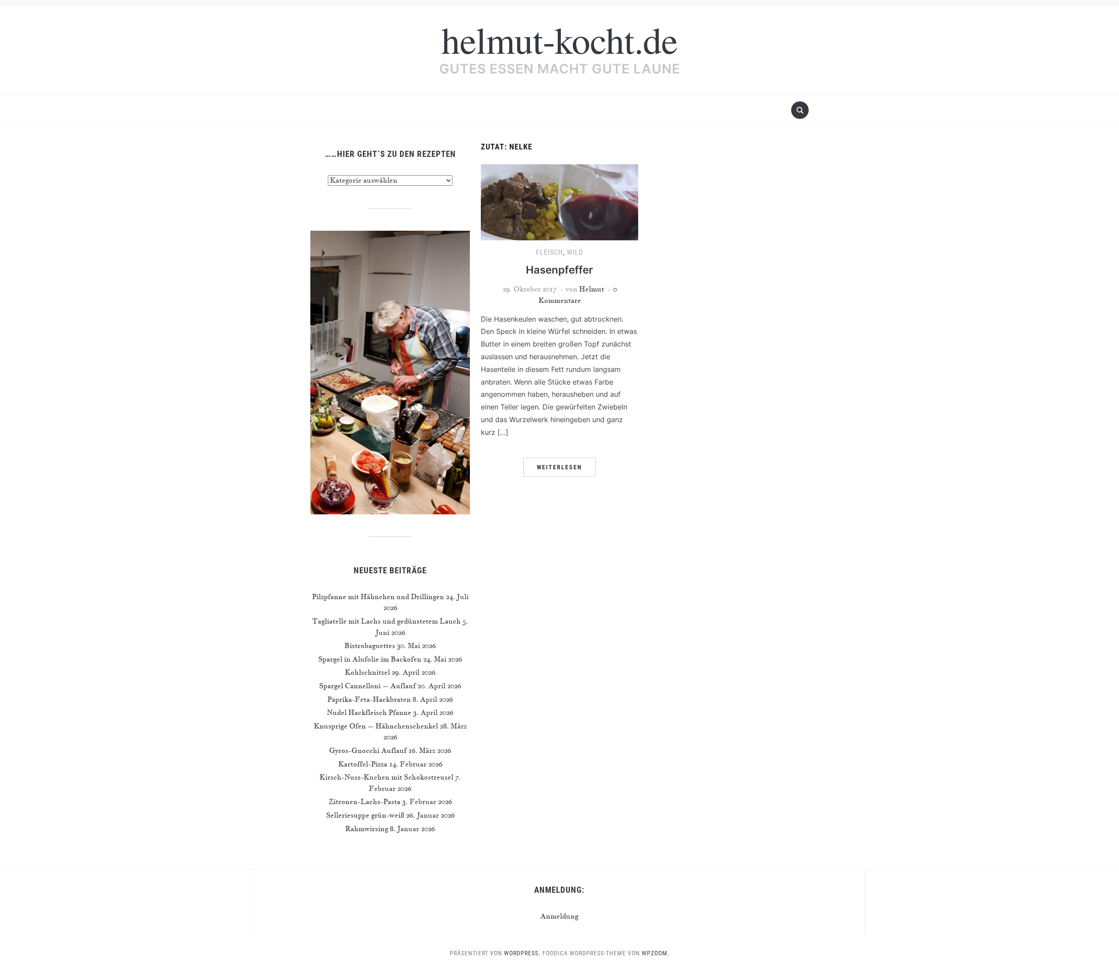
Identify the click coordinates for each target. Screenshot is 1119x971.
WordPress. (522, 953)
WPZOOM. (656, 953)
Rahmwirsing (366, 828)
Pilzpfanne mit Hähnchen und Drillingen (378, 596)
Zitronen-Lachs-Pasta (364, 801)
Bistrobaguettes (369, 645)
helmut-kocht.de (559, 39)
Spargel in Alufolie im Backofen (369, 659)
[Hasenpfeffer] (559, 201)
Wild (575, 252)
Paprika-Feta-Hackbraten (369, 699)
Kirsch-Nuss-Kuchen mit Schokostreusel (386, 777)
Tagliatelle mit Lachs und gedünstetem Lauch (386, 621)
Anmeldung (559, 916)
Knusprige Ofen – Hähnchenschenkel (376, 725)
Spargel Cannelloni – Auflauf (367, 685)
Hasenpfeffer (559, 270)
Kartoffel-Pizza (362, 763)
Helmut (591, 288)
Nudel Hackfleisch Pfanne (369, 712)
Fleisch (549, 252)
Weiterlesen (559, 467)
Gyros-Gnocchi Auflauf (368, 750)
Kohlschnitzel (367, 672)
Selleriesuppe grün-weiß (365, 815)
